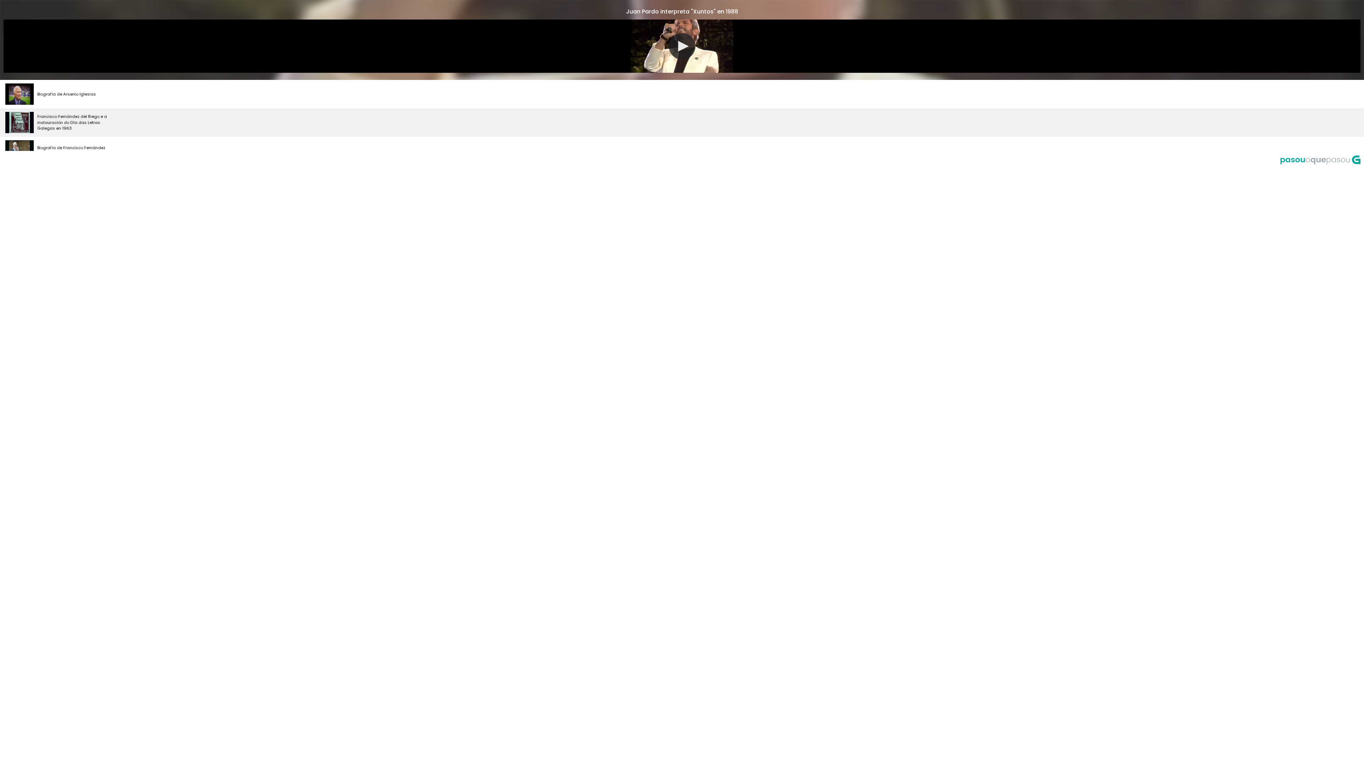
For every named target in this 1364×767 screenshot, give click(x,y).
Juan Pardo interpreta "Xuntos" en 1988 (682, 11)
